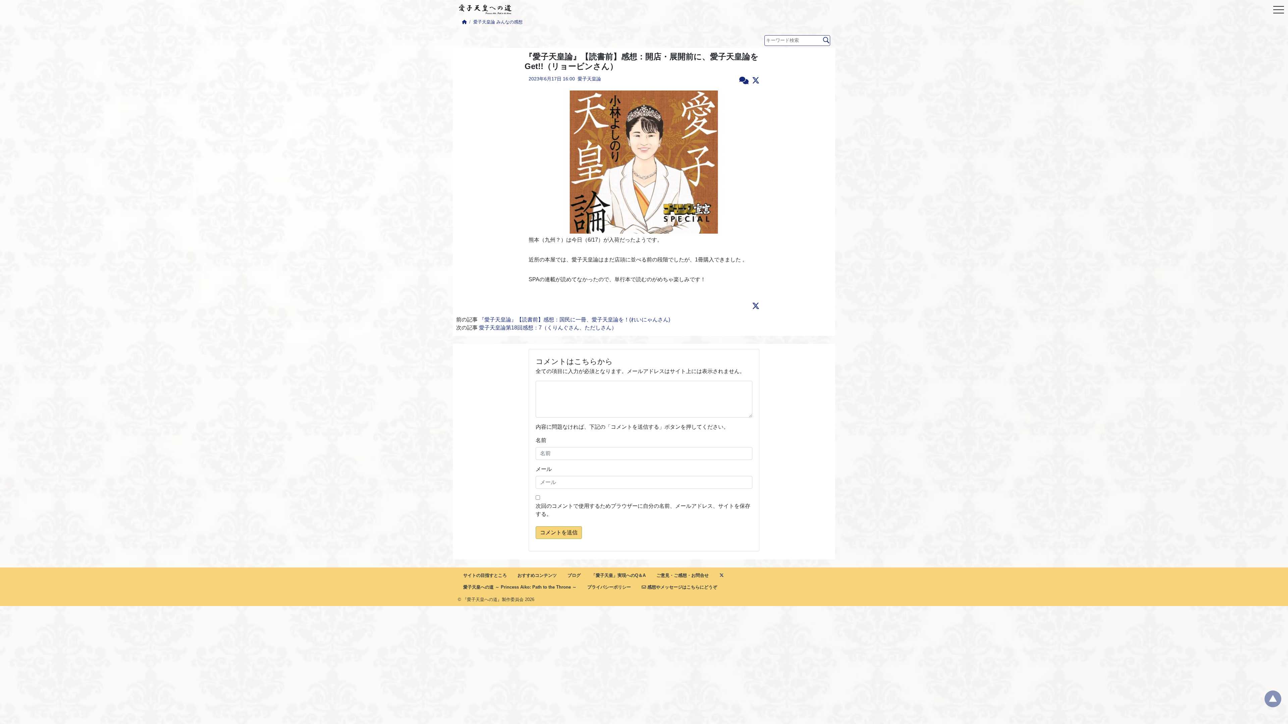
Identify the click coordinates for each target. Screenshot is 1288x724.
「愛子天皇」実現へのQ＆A (618, 575)
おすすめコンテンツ (537, 575)
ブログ (574, 575)
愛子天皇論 (589, 78)
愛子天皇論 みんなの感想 (498, 21)
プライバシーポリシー (609, 587)
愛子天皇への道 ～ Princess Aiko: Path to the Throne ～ (520, 587)
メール (544, 469)
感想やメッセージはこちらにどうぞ (681, 587)
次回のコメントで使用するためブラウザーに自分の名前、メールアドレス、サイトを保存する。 (643, 510)
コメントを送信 (559, 532)
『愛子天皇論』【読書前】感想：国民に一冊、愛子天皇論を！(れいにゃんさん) (574, 319)
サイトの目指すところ (485, 575)
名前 (541, 440)
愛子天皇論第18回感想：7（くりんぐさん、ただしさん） (548, 327)
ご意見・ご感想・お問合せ (682, 575)
